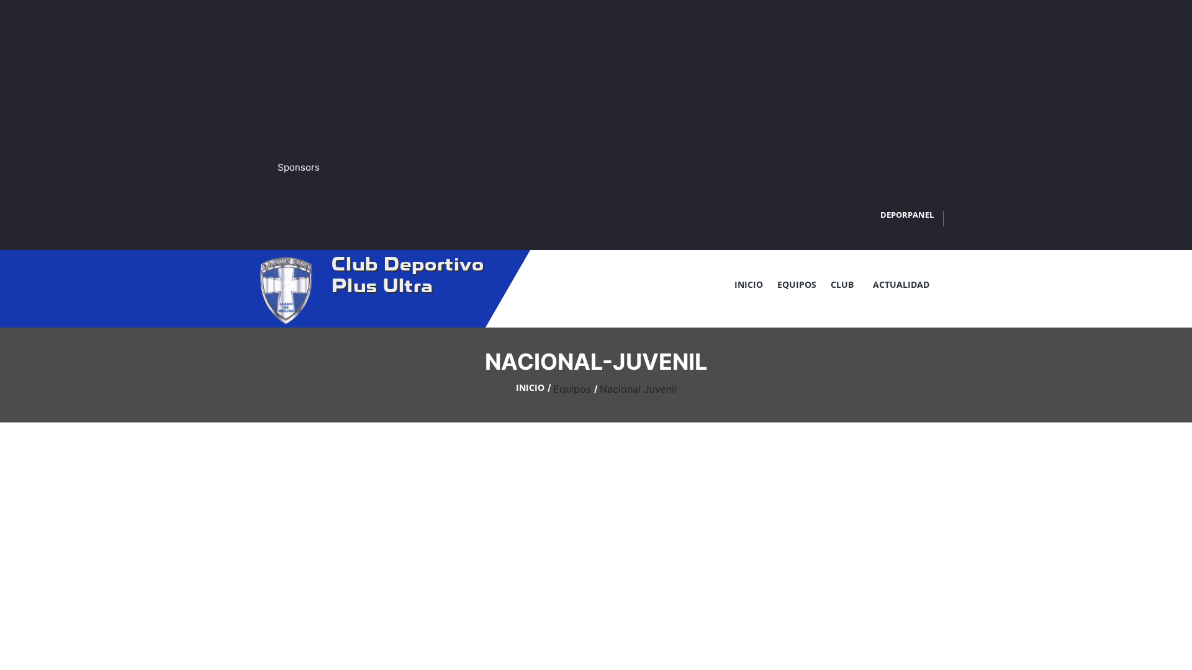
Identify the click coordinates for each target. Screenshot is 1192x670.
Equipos (796, 284)
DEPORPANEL (907, 214)
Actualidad (901, 284)
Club (845, 284)
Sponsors (299, 167)
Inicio (748, 284)
